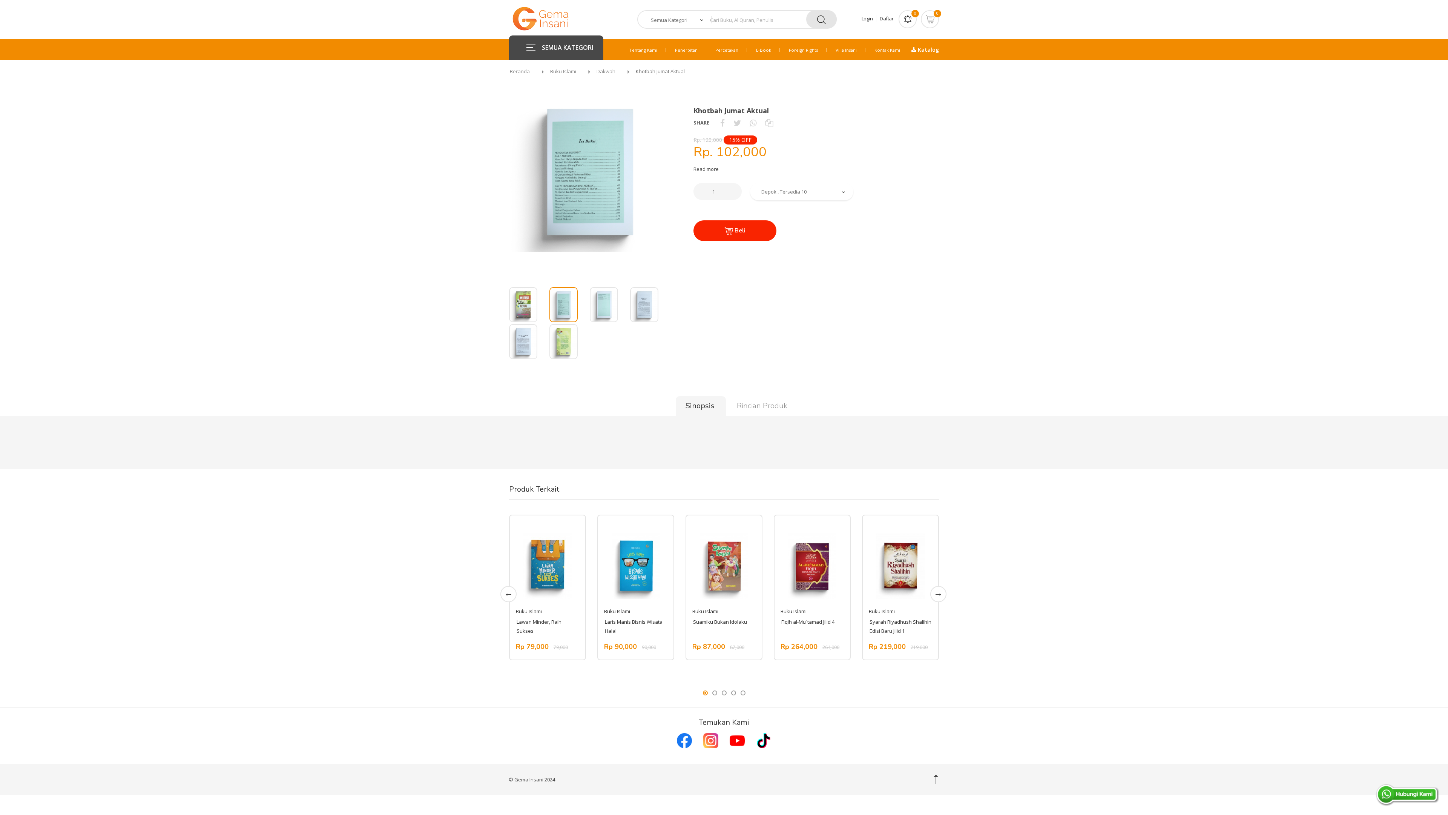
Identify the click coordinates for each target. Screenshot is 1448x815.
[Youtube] (737, 739)
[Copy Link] (769, 122)
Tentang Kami (643, 50)
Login (867, 18)
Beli (739, 230)
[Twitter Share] (737, 122)
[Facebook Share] (722, 122)
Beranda (520, 71)
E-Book (763, 50)
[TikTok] (763, 739)
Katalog (927, 49)
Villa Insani (846, 50)
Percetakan (726, 50)
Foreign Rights (803, 50)
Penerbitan (686, 50)
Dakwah (606, 71)
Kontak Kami (887, 50)
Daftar (886, 18)
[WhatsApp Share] (753, 122)
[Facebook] (684, 739)
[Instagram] (710, 739)
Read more (706, 169)
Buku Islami (563, 71)
